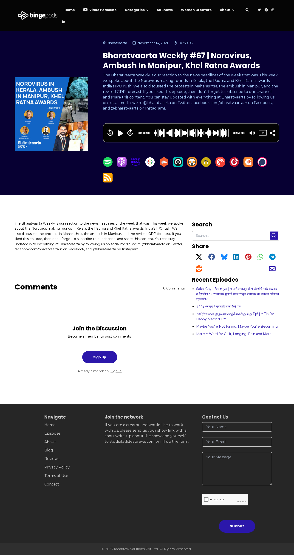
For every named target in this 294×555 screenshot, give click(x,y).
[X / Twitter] (199, 258)
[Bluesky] (224, 258)
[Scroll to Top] (283, 525)
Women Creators (196, 10)
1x (263, 132)
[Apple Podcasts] (122, 165)
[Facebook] (211, 258)
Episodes (52, 433)
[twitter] (259, 10)
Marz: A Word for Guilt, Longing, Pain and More (233, 334)
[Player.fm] (234, 165)
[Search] (247, 10)
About (225, 10)
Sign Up (99, 357)
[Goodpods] (206, 165)
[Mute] (252, 133)
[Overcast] (192, 165)
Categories (135, 10)
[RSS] (108, 181)
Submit (237, 526)
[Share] (272, 132)
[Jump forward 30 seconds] (130, 132)
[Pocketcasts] (220, 165)
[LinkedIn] (236, 258)
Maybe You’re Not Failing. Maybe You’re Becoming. (237, 326)
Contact (51, 484)
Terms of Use (56, 476)
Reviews (51, 459)
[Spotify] (108, 165)
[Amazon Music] (136, 165)
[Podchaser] (262, 165)
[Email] (272, 270)
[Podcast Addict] (248, 165)
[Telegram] (272, 258)
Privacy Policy (57, 467)
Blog (48, 450)
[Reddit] (199, 270)
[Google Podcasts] (150, 165)
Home (70, 10)
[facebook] (266, 10)
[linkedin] (63, 22)
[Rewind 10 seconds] (110, 132)
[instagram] (273, 10)
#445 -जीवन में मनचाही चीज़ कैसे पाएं (218, 306)
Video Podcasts (102, 10)
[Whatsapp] (260, 258)
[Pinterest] (248, 258)
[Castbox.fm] (164, 165)
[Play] (120, 133)
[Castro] (178, 165)
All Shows (165, 10)
